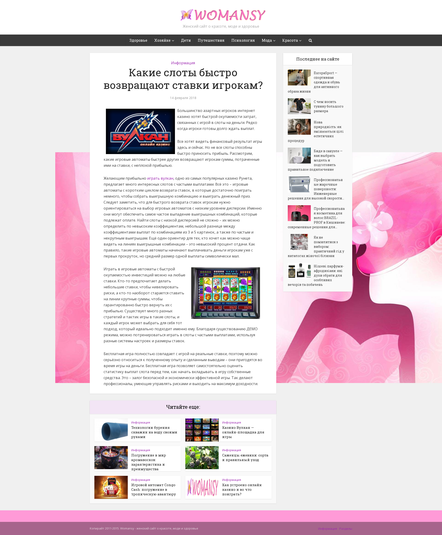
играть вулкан (160, 178)
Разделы (345, 528)
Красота (290, 40)
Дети (186, 40)
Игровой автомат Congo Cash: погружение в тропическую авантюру (153, 489)
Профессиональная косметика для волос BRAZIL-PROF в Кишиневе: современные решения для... (316, 217)
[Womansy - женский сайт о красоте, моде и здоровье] (221, 12)
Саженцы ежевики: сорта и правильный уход (245, 457)
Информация (183, 62)
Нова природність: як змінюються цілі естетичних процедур (316, 131)
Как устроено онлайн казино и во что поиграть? (242, 489)
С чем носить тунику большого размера (328, 106)
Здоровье (138, 40)
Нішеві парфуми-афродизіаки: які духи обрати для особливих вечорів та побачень (316, 275)
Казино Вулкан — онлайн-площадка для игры (243, 432)
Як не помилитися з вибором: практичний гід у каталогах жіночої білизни (316, 246)
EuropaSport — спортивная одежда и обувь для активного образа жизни (314, 82)
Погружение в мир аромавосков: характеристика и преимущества (148, 462)
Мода (267, 40)
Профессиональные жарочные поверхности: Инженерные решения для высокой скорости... (316, 189)
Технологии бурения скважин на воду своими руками (154, 432)
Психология (243, 40)
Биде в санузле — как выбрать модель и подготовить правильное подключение (315, 160)
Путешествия (211, 40)
